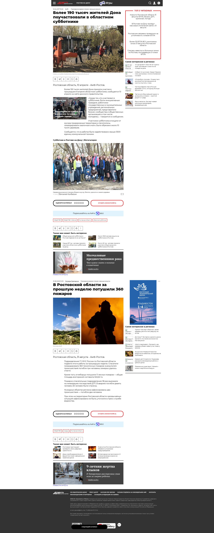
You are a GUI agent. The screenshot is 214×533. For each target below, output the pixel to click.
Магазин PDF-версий (108, 492)
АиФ (56, 194)
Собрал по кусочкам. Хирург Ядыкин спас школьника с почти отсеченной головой (148, 73)
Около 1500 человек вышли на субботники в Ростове (108, 237)
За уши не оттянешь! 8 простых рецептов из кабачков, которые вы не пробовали (148, 353)
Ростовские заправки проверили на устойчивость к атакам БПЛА (143, 34)
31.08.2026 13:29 (58, 281)
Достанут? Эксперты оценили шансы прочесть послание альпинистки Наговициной (148, 338)
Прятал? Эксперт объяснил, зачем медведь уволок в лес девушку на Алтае (147, 331)
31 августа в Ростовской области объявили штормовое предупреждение (109, 448)
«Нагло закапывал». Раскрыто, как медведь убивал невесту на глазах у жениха (147, 346)
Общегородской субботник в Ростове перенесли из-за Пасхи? (74, 237)
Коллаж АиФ (57, 346)
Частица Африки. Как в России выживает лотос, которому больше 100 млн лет (147, 88)
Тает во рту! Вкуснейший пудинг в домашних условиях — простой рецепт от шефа (147, 96)
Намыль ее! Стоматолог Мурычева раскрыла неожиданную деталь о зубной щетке (147, 360)
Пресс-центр (93, 492)
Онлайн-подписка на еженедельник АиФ (131, 492)
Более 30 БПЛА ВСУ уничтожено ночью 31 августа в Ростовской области (143, 43)
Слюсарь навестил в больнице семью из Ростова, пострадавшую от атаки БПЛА (143, 52)
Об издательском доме (78, 492)
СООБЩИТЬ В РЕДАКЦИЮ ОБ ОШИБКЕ (106, 494)
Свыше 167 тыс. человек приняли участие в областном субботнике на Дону (74, 245)
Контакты (152, 492)
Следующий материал (89, 527)
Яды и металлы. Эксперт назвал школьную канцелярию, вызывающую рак (146, 103)
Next (119, 163)
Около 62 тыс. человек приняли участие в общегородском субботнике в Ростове (109, 245)
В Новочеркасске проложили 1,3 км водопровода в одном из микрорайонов (109, 456)
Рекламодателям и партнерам (81, 494)
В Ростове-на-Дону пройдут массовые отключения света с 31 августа (143, 26)
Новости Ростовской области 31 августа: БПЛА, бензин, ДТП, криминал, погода (143, 17)
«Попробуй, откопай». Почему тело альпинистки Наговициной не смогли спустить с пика (147, 81)
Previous (57, 163)
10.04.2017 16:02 (58, 9)
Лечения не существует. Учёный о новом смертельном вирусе (146, 367)
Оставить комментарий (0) (107, 414)
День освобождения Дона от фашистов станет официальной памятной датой (74, 456)
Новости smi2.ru (60, 274)
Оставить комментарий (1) (107, 203)
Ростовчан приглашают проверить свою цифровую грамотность (72, 448)
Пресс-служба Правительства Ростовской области (71, 74)
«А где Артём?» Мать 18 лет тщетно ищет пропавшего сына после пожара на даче (147, 66)
